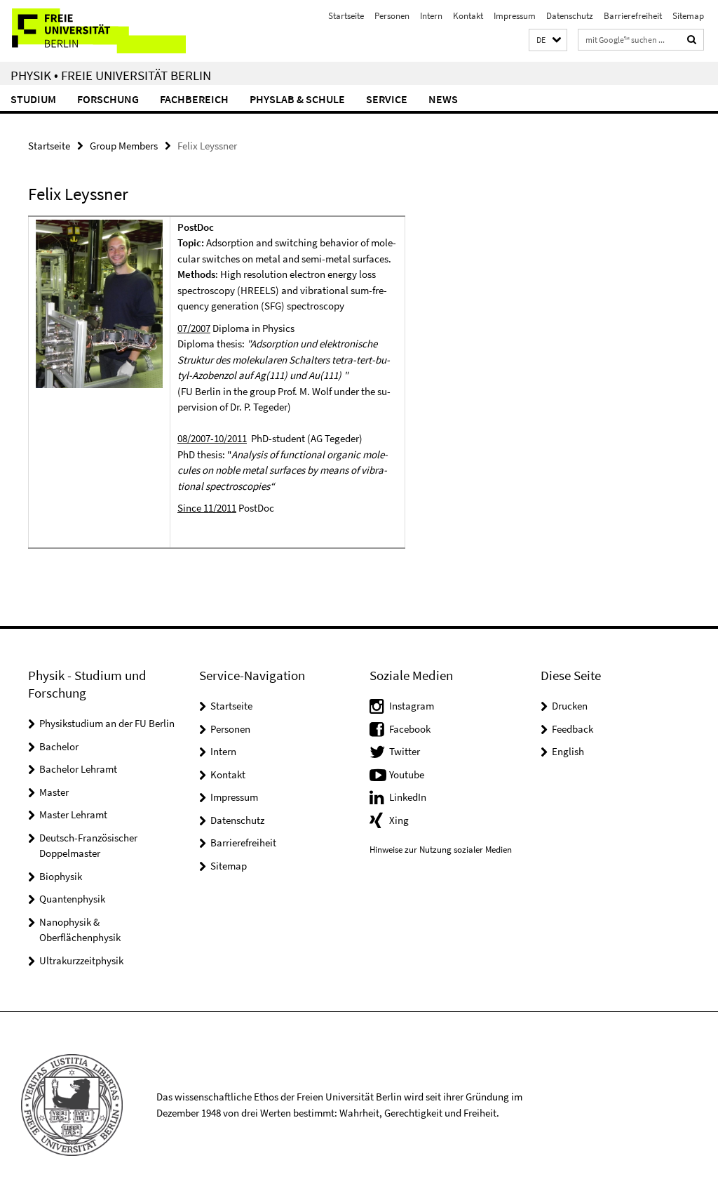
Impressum (515, 16)
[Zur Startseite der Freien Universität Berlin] (93, 30)
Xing (399, 820)
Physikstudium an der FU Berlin (107, 723)
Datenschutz (569, 16)
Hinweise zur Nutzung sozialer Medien (441, 850)
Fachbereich (194, 99)
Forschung (108, 99)
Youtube (406, 774)
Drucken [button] (570, 705)
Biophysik (60, 876)
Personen (391, 16)
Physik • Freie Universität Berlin (111, 75)
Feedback (572, 729)
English (568, 751)
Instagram (411, 705)
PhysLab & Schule (297, 99)
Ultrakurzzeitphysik (81, 960)
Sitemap (688, 16)
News (443, 99)
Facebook (410, 729)
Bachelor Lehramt (78, 769)
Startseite (346, 16)
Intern (431, 16)
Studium (33, 99)
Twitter (404, 751)
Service (386, 99)
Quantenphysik (72, 898)
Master (54, 792)
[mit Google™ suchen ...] (692, 39)
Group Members (124, 145)
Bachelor (59, 746)
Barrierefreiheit (633, 16)
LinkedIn (407, 797)
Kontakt (468, 16)
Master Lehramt (73, 814)
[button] (548, 40)
